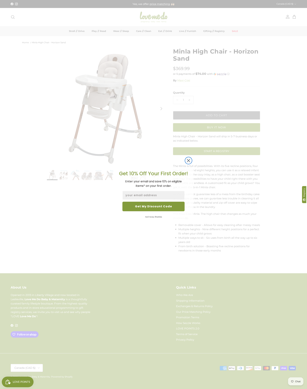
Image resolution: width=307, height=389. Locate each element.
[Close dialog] (188, 160)
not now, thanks (153, 216)
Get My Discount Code (153, 206)
